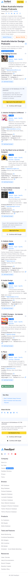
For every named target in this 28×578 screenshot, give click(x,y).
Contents (16, 11)
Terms (3, 477)
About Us (3, 462)
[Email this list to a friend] (17, 13)
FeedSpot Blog (5, 569)
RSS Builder (4, 546)
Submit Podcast (7, 37)
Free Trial (20, 2)
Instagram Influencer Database (9, 506)
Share (2, 13)
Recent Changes (5, 563)
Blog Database (5, 488)
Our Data (3, 465)
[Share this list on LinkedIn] (12, 13)
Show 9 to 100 (9, 386)
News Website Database (8, 503)
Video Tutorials (5, 557)
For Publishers (5, 520)
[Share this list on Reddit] (14, 13)
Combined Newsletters (7, 537)
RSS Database (5, 485)
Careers (7, 468)
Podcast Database (6, 491)
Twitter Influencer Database (9, 509)
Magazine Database (6, 494)
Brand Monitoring (6, 534)
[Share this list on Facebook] (6, 13)
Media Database (5, 526)
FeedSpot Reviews (6, 471)
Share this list (5, 409)
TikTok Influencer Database (9, 512)
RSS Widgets (4, 540)
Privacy (3, 474)
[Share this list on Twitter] (9, 13)
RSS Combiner (5, 543)
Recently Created (6, 566)
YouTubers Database (7, 500)
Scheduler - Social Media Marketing (11, 549)
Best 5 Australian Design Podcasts (12, 398)
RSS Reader (4, 523)
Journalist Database (6, 497)
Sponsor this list (20, 37)
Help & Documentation (7, 560)
